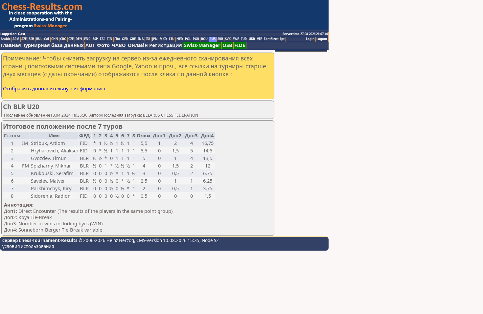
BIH (31, 39)
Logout (321, 39)
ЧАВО (119, 45)
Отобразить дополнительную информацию (54, 88)
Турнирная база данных (53, 45)
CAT (46, 39)
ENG (87, 39)
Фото (103, 45)
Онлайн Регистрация (155, 45)
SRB (220, 39)
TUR (244, 39)
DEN (79, 39)
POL (188, 39)
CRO (63, 39)
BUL (39, 39)
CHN (54, 39)
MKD (163, 39)
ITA (148, 39)
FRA (117, 39)
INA (141, 39)
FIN (109, 39)
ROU (204, 39)
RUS (213, 39)
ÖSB (227, 45)
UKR (252, 39)
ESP (95, 39)
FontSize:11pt (274, 39)
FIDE (239, 45)
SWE (236, 39)
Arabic (6, 39)
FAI (102, 39)
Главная (11, 45)
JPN (155, 39)
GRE (133, 39)
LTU (171, 39)
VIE (259, 39)
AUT (90, 45)
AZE (24, 39)
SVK (228, 39)
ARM (15, 39)
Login (310, 39)
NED (179, 39)
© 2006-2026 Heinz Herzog (106, 240)
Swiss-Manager (202, 45)
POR (196, 39)
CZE (71, 39)
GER (125, 39)
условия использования (28, 246)
